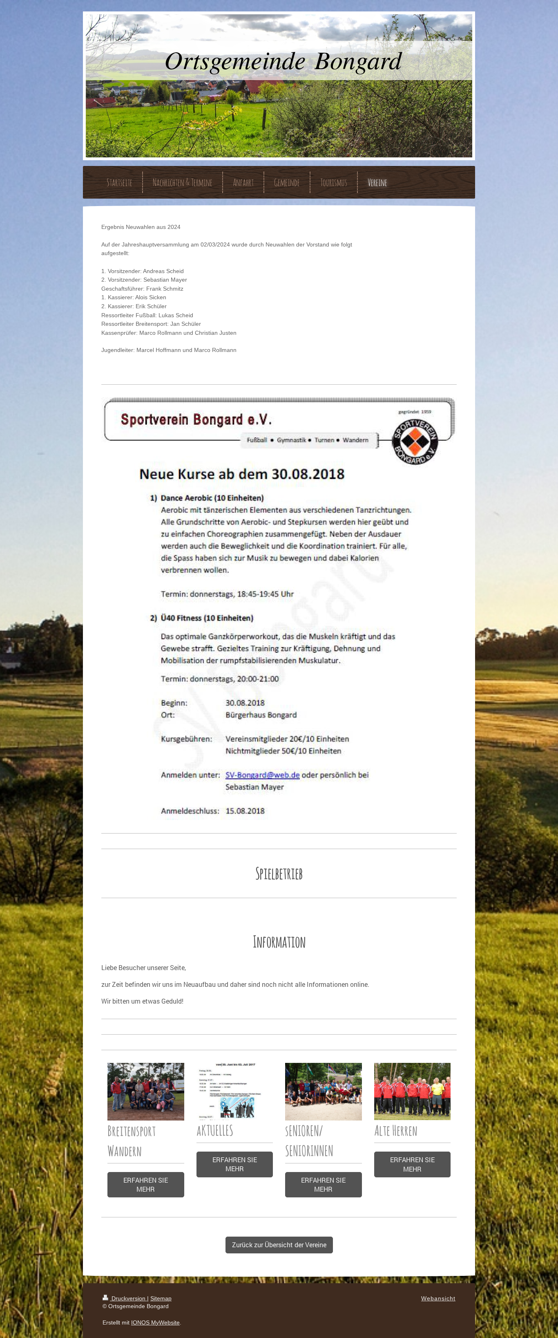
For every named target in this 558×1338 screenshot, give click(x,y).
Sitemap (161, 1298)
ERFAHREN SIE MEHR (145, 1184)
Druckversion (128, 1298)
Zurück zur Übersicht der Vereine (279, 1244)
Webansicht (438, 1298)
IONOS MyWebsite (155, 1322)
